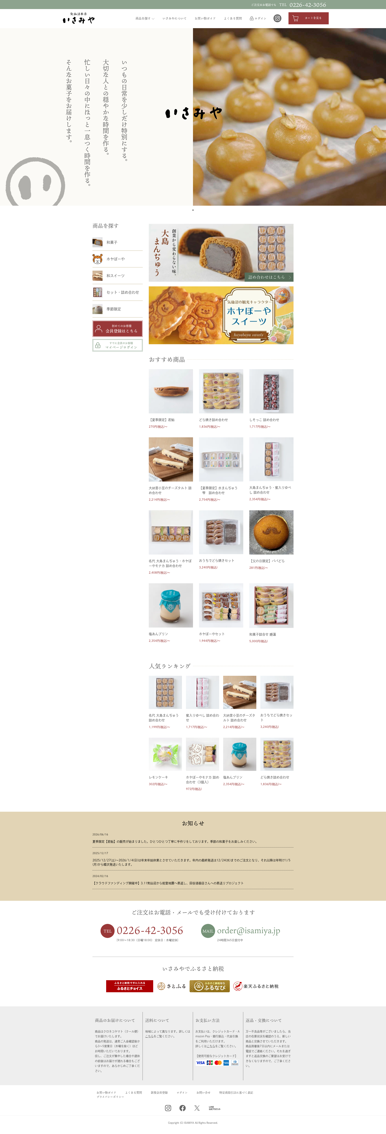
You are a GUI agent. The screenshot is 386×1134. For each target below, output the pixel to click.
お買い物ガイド (205, 18)
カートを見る (313, 18)
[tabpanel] (289, 117)
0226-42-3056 (150, 930)
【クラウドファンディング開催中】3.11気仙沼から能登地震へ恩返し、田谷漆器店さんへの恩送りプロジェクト (168, 883)
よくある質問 (233, 18)
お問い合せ (203, 1092)
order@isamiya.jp (248, 930)
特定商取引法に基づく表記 (236, 1092)
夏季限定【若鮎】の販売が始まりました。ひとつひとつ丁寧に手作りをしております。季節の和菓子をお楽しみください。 (175, 841)
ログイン (260, 18)
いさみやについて (174, 18)
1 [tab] (193, 211)
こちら (149, 1036)
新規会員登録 (159, 1092)
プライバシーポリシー (110, 1097)
